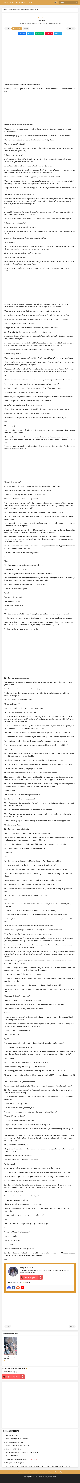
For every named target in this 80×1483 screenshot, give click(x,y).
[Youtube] (22, 1287)
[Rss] (18, 1287)
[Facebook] (13, 1287)
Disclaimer (34, 1472)
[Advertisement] (40, 58)
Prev (7, 28)
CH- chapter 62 (20, 1463)
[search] (76, 2)
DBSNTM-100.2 (18, 1442)
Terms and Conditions (46, 1472)
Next (25, 28)
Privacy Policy (58, 1472)
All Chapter (17, 28)
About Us (26, 1472)
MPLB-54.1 (15, 1435)
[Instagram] (9, 1287)
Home (20, 1472)
